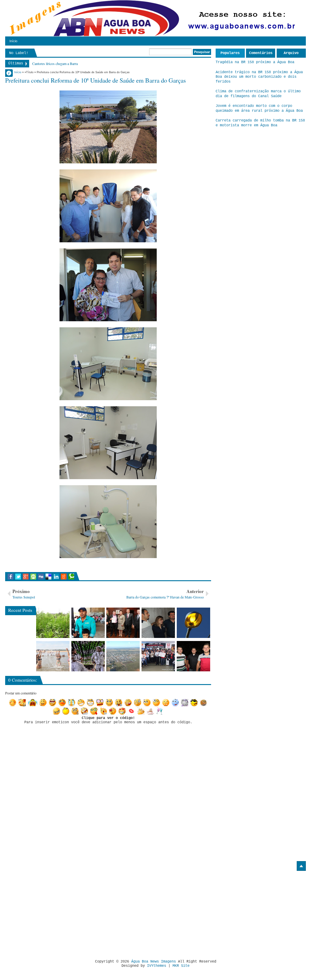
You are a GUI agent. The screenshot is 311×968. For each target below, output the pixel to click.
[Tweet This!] (18, 577)
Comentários (260, 53)
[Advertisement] (56, 912)
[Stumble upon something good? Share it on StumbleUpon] (33, 577)
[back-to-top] (301, 866)
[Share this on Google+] (26, 577)
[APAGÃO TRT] (158, 656)
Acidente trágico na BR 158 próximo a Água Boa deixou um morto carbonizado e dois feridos (259, 77)
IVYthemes (156, 966)
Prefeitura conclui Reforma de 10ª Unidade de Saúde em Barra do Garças (95, 80)
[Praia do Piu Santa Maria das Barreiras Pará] (53, 656)
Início (13, 41)
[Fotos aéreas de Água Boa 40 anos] (123, 656)
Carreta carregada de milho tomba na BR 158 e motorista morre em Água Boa (260, 123)
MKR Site (181, 966)
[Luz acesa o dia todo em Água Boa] (193, 623)
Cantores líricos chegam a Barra (55, 63)
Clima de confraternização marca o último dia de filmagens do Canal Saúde (258, 93)
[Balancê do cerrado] (88, 656)
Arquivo (291, 53)
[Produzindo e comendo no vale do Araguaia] (53, 623)
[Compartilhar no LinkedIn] (56, 577)
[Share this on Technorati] (71, 577)
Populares (230, 53)
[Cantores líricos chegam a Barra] (158, 623)
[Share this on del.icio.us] (48, 577)
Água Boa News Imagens (153, 961)
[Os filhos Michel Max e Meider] (193, 656)
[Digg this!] (41, 577)
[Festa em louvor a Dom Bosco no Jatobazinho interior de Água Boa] (88, 623)
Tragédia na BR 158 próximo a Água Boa (255, 62)
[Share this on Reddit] (64, 577)
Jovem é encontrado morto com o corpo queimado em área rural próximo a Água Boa (259, 108)
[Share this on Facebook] (10, 577)
